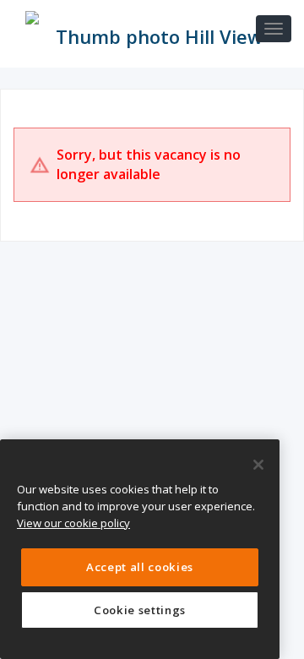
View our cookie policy (73, 523)
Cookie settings (140, 610)
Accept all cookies (139, 567)
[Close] (258, 464)
